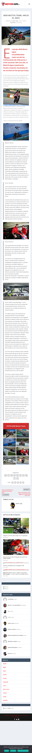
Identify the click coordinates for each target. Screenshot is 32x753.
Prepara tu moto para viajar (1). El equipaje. (15, 535)
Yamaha (5, 700)
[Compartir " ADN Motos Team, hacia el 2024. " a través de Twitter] (8, 475)
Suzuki (5, 693)
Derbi (4, 671)
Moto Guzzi (6, 689)
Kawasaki (5, 682)
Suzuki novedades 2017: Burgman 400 (13, 565)
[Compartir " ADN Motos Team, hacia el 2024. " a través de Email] (14, 478)
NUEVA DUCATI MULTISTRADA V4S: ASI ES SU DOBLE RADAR (15, 557)
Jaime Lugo (15, 21)
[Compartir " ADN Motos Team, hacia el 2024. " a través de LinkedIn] (20, 475)
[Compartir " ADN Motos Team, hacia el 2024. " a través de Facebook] (5, 475)
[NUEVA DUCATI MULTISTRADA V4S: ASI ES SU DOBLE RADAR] (16, 547)
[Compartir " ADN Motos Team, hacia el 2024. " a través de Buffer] (23, 475)
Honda (5, 678)
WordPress (16, 717)
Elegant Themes (15, 715)
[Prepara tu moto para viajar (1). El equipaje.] (16, 525)
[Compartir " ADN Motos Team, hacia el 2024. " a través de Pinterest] (17, 475)
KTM (4, 685)
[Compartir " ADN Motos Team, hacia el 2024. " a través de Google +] (11, 475)
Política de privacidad (23, 750)
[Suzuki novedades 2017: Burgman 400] (16, 562)
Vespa (4, 696)
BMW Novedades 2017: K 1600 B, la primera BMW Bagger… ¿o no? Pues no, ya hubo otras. (15, 573)
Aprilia (4, 663)
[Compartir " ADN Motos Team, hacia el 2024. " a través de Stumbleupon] (26, 475)
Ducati (5, 674)
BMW (4, 667)
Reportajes (13, 22)
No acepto (13, 750)
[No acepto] (30, 749)
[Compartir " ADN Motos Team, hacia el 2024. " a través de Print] (17, 478)
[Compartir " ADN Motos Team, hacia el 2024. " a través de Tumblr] (14, 475)
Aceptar (6, 750)
